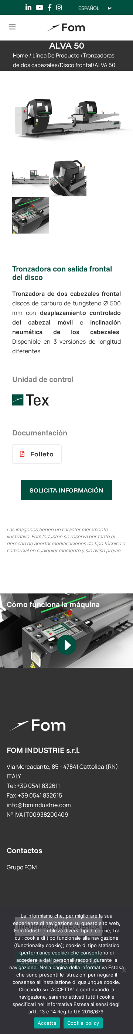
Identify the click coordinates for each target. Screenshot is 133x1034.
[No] (123, 970)
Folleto (42, 454)
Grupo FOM (22, 867)
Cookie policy (83, 1023)
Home (20, 55)
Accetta (47, 1023)
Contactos (24, 850)
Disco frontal (76, 65)
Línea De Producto (56, 55)
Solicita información (66, 490)
